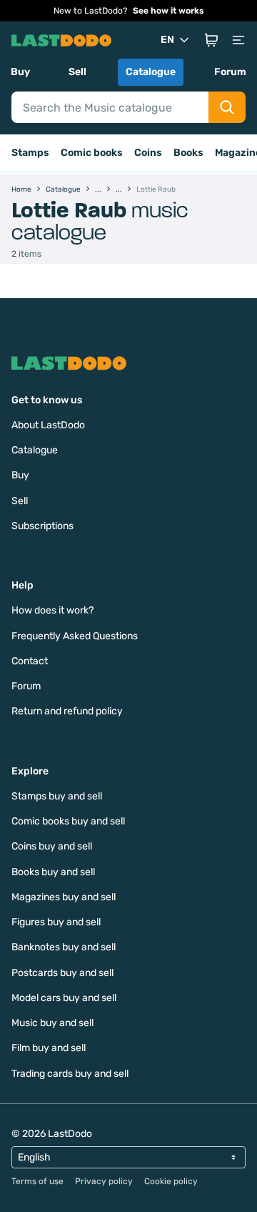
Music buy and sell (52, 1023)
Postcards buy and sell (62, 973)
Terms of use (37, 1181)
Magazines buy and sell (63, 897)
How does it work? (52, 610)
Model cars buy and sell (63, 998)
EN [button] (167, 40)
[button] (211, 40)
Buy (20, 72)
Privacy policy (104, 1181)
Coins (148, 153)
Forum (230, 72)
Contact (29, 661)
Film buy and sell (48, 1048)
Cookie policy (171, 1181)
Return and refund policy (67, 711)
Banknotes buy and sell (63, 947)
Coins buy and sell (51, 846)
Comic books (92, 153)
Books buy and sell (53, 872)
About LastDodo (48, 425)
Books (188, 153)
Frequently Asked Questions (74, 636)
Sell (77, 72)
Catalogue (151, 72)
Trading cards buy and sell (69, 1074)
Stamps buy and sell (56, 796)
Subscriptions (42, 526)
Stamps (30, 153)
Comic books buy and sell (68, 821)
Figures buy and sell (56, 922)
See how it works (168, 11)
